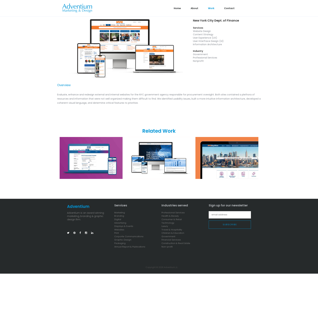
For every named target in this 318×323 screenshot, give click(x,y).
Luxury (164, 226)
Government (168, 236)
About (194, 8)
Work (211, 8)
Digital (117, 219)
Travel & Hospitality (171, 229)
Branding (119, 216)
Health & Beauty (170, 216)
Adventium (78, 206)
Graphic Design (122, 239)
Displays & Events (123, 226)
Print (116, 233)
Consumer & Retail (171, 219)
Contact (229, 8)
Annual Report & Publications (129, 246)
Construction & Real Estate (175, 243)
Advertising (120, 222)
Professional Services (173, 212)
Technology (167, 222)
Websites (119, 229)
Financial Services (171, 239)
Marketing (119, 212)
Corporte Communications (128, 236)
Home (177, 8)
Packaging (120, 243)
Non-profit (167, 246)
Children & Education (172, 233)
